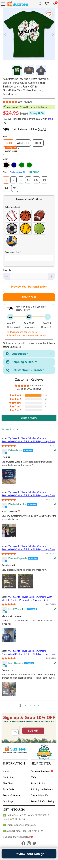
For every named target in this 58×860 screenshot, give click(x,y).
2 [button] (25, 705)
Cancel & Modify (39, 795)
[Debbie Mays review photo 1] (9, 476)
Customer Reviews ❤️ (42, 771)
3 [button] (30, 705)
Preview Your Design (29, 854)
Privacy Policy (38, 783)
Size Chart (8, 783)
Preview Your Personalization (29, 286)
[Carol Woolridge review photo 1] (9, 635)
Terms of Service (11, 795)
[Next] (52, 34)
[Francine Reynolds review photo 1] (9, 581)
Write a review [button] (29, 417)
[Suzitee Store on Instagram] (29, 844)
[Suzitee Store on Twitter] (34, 844)
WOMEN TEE (23, 143)
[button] (10, 101)
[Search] (40, 3)
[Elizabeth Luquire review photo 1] (9, 530)
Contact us (8, 777)
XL (28, 180)
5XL (15, 188)
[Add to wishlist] (48, 14)
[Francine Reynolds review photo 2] (25, 581)
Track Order (9, 789)
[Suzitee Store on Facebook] (23, 844)
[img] (9, 445)
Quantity (7, 270)
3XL (44, 180)
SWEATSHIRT (11, 151)
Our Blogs (8, 801)
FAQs (33, 777)
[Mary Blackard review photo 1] (9, 689)
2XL (36, 180)
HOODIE (38, 143)
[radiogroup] (29, 228)
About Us (8, 771)
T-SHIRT (8, 143)
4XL (6, 188)
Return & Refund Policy (42, 801)
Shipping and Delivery (42, 789)
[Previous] (5, 34)
